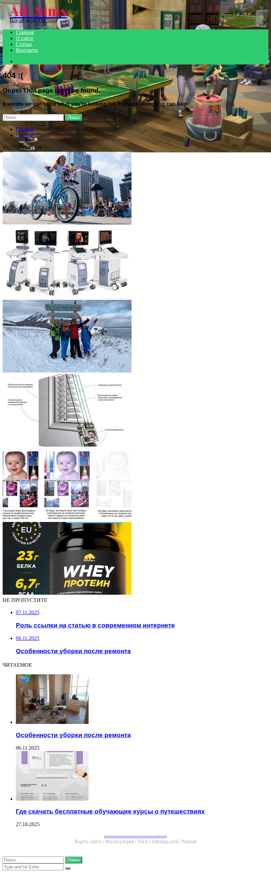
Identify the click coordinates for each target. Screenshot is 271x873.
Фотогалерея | (121, 841)
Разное (189, 841)
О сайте (24, 38)
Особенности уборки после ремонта (73, 735)
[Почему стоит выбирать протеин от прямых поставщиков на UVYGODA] (135, 559)
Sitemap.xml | (166, 841)
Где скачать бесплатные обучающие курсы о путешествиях (110, 811)
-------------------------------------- (135, 835)
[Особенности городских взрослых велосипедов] (135, 189)
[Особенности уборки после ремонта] (142, 699)
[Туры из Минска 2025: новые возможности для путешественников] (135, 337)
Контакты (27, 50)
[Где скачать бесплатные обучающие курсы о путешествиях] (142, 776)
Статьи (24, 44)
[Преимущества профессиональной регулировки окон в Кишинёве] (135, 411)
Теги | (144, 841)
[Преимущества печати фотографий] (135, 485)
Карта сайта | (90, 841)
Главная (25, 32)
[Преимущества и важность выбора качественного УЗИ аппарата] (135, 263)
